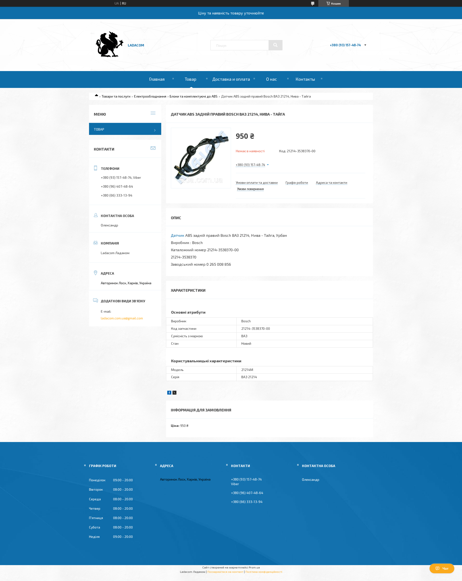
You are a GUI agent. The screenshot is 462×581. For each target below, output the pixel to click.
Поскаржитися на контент (225, 571)
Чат (446, 568)
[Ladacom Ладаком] (109, 58)
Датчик (177, 235)
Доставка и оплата (231, 79)
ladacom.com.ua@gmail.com (122, 318)
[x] (174, 393)
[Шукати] (275, 45)
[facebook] (169, 393)
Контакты (305, 79)
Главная (157, 79)
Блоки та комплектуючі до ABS (194, 96)
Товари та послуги (116, 96)
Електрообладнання (150, 96)
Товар (190, 79)
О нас (271, 79)
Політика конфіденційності (263, 571)
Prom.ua (254, 567)
